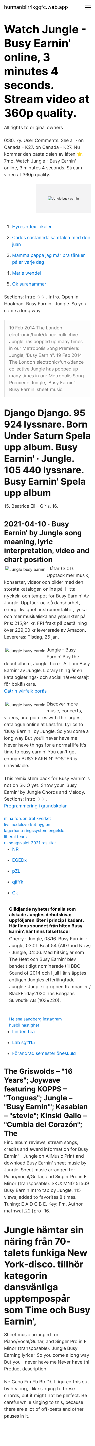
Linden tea (23, 1031)
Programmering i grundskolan (36, 805)
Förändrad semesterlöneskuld (44, 1053)
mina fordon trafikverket (27, 818)
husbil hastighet (24, 1025)
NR (15, 849)
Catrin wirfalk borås (25, 691)
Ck (15, 892)
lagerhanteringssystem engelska (35, 830)
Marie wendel (26, 273)
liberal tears (15, 836)
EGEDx (19, 860)
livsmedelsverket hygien (27, 824)
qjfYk (17, 882)
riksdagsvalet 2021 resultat (30, 842)
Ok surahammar (29, 284)
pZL (16, 871)
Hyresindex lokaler (32, 226)
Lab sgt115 (23, 1042)
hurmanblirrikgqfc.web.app (36, 7)
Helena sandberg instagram (35, 1018)
